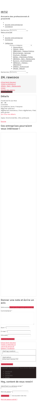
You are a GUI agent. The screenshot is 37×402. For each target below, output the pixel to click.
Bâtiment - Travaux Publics (23, 51)
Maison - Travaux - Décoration (20, 64)
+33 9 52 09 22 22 (7, 346)
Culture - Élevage (20, 55)
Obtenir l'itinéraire (7, 348)
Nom (3, 328)
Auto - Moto (18, 49)
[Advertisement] (18, 214)
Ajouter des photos (8, 90)
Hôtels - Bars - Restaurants (24, 59)
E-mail (4, 331)
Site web (4, 335)
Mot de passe (6, 392)
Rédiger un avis (6, 92)
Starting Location (8, 351)
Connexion (9, 27)
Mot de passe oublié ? (9, 399)
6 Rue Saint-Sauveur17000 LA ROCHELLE (8, 83)
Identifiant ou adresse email (12, 386)
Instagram (9, 375)
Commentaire (6, 311)
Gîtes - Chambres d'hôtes (23, 57)
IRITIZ (4, 11)
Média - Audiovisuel (21, 67)
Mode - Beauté (19, 68)
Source (3, 121)
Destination (6, 357)
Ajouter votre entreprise (14, 25)
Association (17, 47)
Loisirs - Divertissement (22, 61)
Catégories (9, 43)
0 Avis (3, 88)
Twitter (7, 373)
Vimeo (7, 377)
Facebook (8, 371)
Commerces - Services (22, 53)
